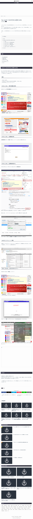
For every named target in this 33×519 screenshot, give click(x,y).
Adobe (2, 505)
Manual (2, 509)
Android (12, 505)
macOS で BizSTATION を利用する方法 (9, 40)
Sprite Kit (16, 509)
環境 (5, 41)
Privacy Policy (16, 516)
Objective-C (5, 509)
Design (30, 505)
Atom (18, 505)
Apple (16, 505)
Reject (8, 509)
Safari (11, 509)
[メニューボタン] (32, 1)
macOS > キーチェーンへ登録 (9, 45)
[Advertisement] (16, 9)
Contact (13, 516)
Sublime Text (19, 509)
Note (5, 21)
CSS (25, 505)
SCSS (13, 509)
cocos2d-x (23, 505)
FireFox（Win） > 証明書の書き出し (9, 44)
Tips (27, 509)
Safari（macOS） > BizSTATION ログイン (10, 46)
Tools (30, 509)
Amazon (9, 505)
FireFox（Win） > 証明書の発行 (9, 43)
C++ (20, 505)
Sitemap (20, 516)
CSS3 (28, 505)
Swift (23, 509)
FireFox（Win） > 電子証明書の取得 (9, 42)
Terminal (25, 509)
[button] (3, 392)
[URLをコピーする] (29, 392)
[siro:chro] (16, 1)
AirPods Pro (5, 505)
